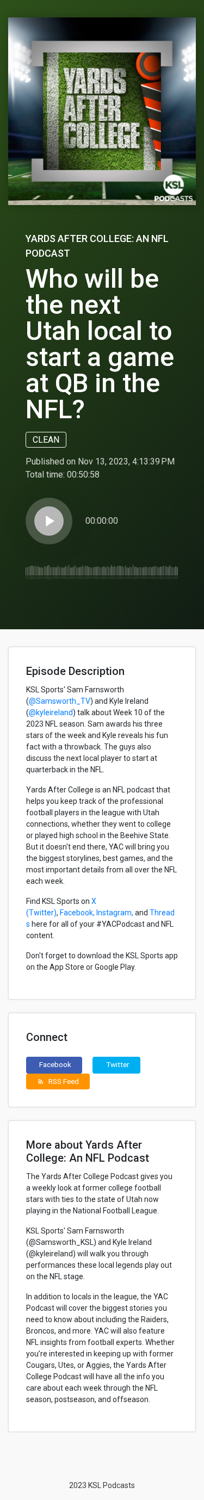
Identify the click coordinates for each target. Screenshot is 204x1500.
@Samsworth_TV (59, 701)
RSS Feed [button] (58, 1081)
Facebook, (77, 912)
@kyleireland (51, 712)
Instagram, (114, 912)
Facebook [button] (55, 1064)
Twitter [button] (117, 1064)
